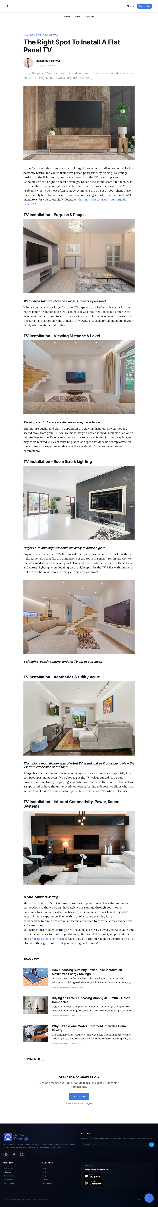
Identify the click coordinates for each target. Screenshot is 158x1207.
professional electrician (48, 938)
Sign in (130, 6)
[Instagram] (22, 1154)
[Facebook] (6, 1154)
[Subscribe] (151, 1144)
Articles (45, 1180)
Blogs (77, 16)
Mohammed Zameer (47, 60)
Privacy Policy (9, 1180)
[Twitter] (14, 1154)
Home (67, 16)
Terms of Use (9, 1176)
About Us (7, 1172)
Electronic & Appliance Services (40, 35)
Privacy (139, 1200)
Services (89, 16)
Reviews (45, 1172)
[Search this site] (7, 6)
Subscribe (144, 6)
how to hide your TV (92, 791)
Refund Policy (9, 1183)
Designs (45, 1168)
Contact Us (8, 1168)
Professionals (47, 1183)
